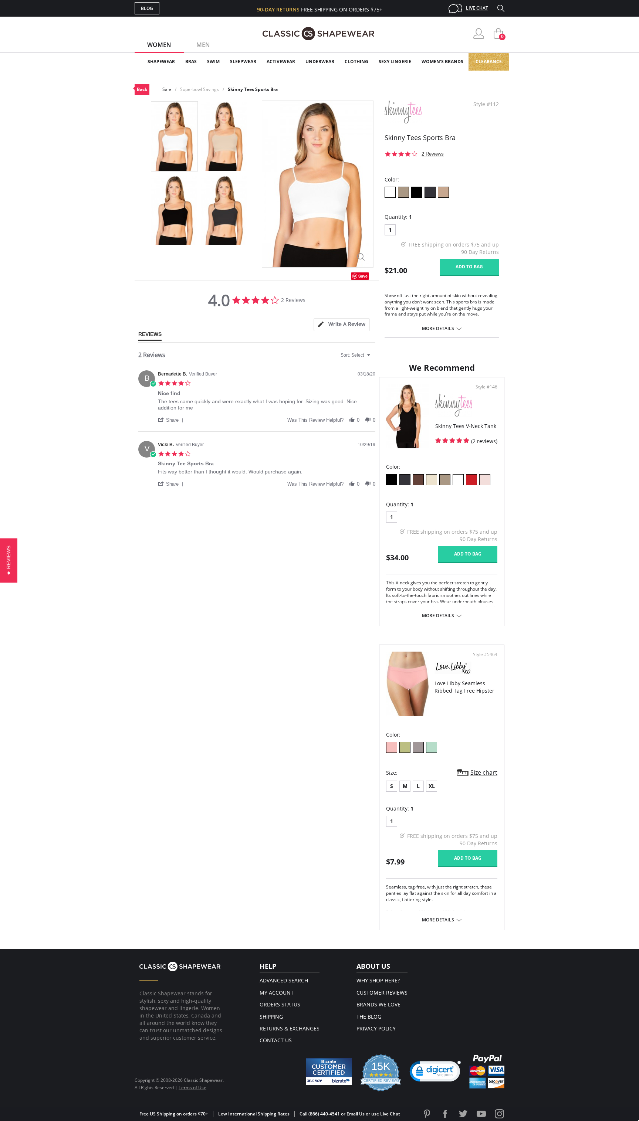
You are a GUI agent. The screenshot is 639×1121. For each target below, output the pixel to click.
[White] (390, 192)
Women (159, 45)
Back (142, 89)
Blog (147, 8)
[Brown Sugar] (443, 192)
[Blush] (484, 479)
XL (432, 785)
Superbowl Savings (199, 89)
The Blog (368, 1016)
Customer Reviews (382, 992)
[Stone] (403, 192)
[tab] (342, 324)
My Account (277, 992)
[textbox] (373, 358)
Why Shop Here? (378, 980)
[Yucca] (431, 747)
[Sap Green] (404, 747)
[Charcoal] (430, 192)
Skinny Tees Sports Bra (253, 89)
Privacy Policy (376, 1028)
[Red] (471, 479)
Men (203, 45)
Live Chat (477, 8)
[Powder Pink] (391, 747)
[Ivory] (431, 479)
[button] (172, 420)
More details (438, 329)
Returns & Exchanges (290, 1028)
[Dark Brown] (418, 479)
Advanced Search (284, 980)
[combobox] (356, 355)
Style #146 (486, 387)
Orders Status (280, 1004)
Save (363, 276)
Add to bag (469, 267)
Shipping (271, 1016)
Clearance (489, 61)
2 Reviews (433, 154)
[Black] (416, 192)
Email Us (355, 1114)
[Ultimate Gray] (418, 747)
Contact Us (276, 1040)
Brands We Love (378, 1004)
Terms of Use (192, 1087)
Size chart (483, 772)
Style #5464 (485, 655)
